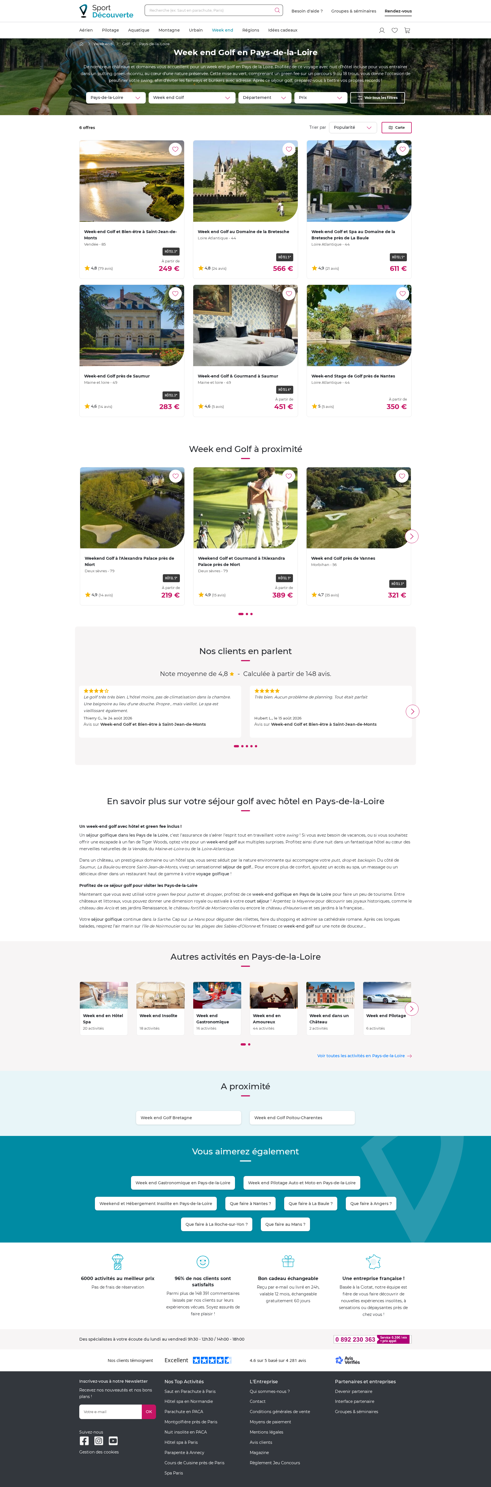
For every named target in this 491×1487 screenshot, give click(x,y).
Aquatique (138, 30)
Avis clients (261, 1442)
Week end (222, 30)
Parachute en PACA (184, 1411)
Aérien (86, 30)
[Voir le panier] (407, 30)
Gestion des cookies (99, 1452)
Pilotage (110, 30)
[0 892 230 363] (345, 1339)
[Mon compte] (382, 30)
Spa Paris (174, 1473)
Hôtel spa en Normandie (189, 1401)
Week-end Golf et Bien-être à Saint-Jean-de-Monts (153, 724)
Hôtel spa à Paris (181, 1442)
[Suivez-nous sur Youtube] (113, 1441)
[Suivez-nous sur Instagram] (99, 1441)
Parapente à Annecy (184, 1452)
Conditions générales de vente (280, 1411)
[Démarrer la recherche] (277, 10)
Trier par (317, 127)
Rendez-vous (398, 11)
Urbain (196, 30)
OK (149, 1411)
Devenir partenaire (353, 1391)
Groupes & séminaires (353, 11)
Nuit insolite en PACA (186, 1432)
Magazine (259, 1452)
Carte (400, 127)
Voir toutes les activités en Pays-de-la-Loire (361, 1055)
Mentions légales (266, 1432)
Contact (258, 1401)
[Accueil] (81, 44)
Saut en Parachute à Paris (190, 1391)
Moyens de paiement (270, 1421)
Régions (250, 30)
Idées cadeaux (282, 30)
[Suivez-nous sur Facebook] (84, 1441)
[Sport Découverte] (106, 11)
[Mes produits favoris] (394, 30)
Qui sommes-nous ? (270, 1391)
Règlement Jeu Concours (275, 1462)
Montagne (169, 30)
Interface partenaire (354, 1401)
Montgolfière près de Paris (191, 1421)
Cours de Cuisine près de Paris (194, 1462)
